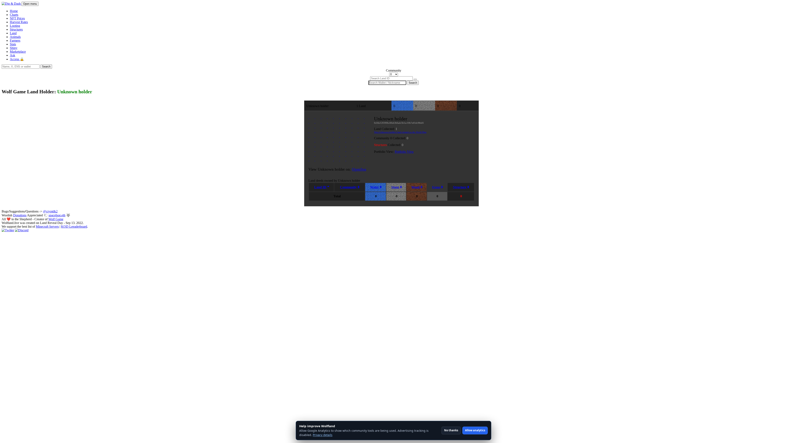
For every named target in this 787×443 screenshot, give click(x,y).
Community (348, 187)
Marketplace (18, 51)
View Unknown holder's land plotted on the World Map (400, 132)
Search (46, 66)
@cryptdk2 (50, 211)
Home (14, 11)
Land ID (320, 187)
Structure (460, 187)
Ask (12, 55)
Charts (14, 14)
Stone (395, 187)
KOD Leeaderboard (74, 226)
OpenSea (359, 169)
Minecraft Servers (47, 226)
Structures (16, 29)
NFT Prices (17, 18)
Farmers (15, 40)
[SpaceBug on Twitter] (8, 230)
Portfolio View (404, 151)
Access (17, 59)
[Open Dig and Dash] (12, 3)
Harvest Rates (19, 22)
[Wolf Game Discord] (21, 230)
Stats (13, 44)
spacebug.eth (57, 215)
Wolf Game (55, 219)
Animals (15, 37)
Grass (436, 187)
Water (375, 187)
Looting (15, 25)
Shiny (13, 48)
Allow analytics (475, 430)
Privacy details (322, 435)
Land (13, 33)
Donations (19, 215)
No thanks (451, 430)
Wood (415, 187)
